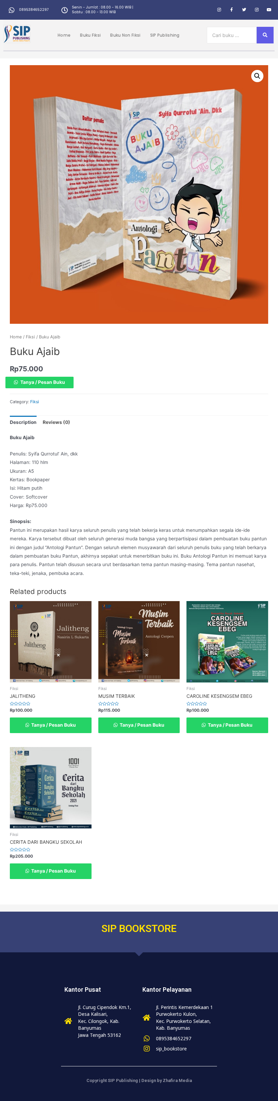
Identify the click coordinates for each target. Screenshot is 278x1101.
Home (64, 35)
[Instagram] (219, 10)
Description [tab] (23, 422)
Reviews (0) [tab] (56, 422)
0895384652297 (33, 9)
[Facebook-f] (232, 10)
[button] (257, 76)
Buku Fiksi (90, 35)
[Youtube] (269, 10)
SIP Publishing (165, 35)
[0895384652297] (11, 10)
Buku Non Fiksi (125, 35)
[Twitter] (244, 10)
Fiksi (30, 336)
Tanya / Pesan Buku (42, 382)
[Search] (265, 35)
